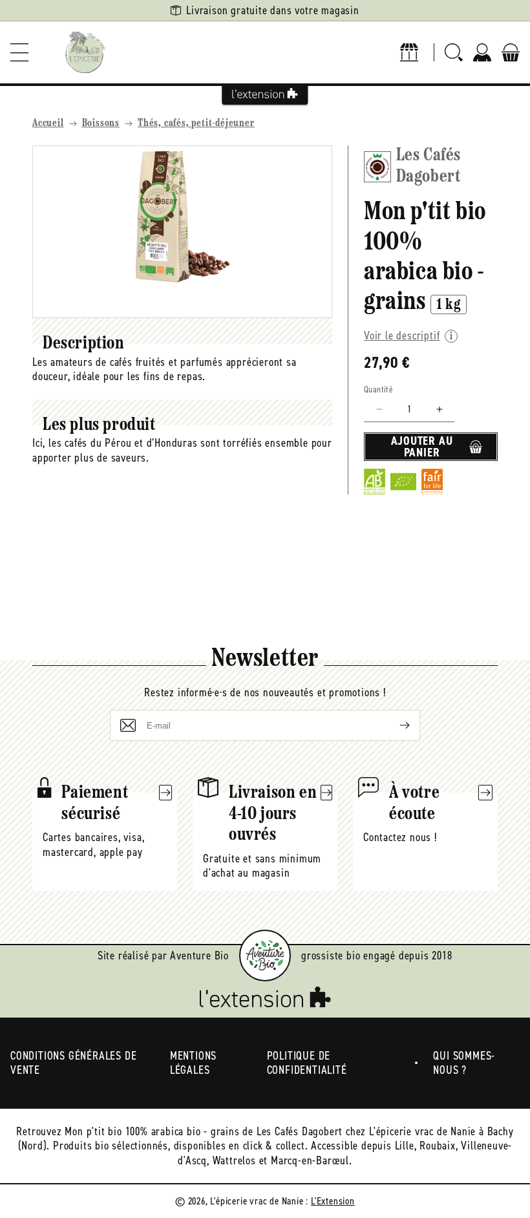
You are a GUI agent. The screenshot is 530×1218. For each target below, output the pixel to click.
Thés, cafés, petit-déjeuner (196, 123)
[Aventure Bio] (265, 955)
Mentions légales (193, 1063)
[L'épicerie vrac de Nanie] (85, 52)
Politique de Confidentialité (307, 1063)
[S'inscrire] (394, 725)
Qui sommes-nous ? (464, 1063)
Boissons (101, 123)
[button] (19, 52)
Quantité (378, 389)
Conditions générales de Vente (73, 1063)
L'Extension (333, 1201)
